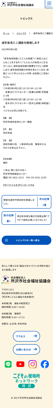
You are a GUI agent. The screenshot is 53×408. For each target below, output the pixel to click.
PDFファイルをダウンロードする (18, 185)
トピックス (21, 33)
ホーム (6, 33)
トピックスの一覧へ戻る (28, 240)
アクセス (20, 336)
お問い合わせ (23, 349)
